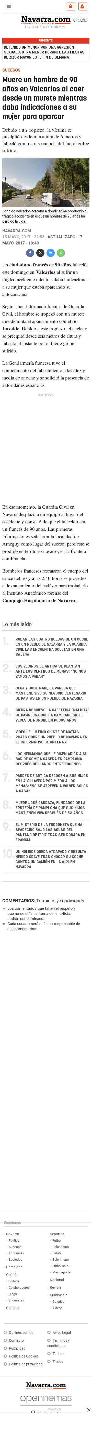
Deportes (57, 1234)
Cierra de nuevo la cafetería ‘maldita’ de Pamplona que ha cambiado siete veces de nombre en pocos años (52, 715)
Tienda (58, 1362)
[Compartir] (30, 252)
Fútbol (56, 1240)
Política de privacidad (26, 1364)
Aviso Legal (62, 1332)
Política (14, 1240)
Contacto (16, 1340)
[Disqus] (45, 1005)
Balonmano (60, 1259)
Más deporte (61, 1272)
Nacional (57, 1280)
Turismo (59, 1354)
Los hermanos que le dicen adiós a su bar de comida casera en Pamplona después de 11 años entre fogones (51, 759)
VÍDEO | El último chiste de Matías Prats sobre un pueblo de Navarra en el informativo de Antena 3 (51, 737)
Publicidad (17, 1348)
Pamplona (14, 1267)
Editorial (14, 1281)
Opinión (12, 1275)
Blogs (13, 1294)
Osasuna (13, 1308)
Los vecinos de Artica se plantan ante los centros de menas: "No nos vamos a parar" (51, 671)
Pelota (57, 1253)
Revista (56, 1287)
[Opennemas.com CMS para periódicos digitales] (46, 1404)
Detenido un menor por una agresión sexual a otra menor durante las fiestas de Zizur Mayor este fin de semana (44, 52)
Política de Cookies (24, 1356)
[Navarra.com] (46, 19)
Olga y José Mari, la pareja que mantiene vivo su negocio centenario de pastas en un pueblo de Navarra (51, 693)
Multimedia (58, 1295)
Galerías (58, 1301)
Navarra (12, 1234)
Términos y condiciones (60, 900)
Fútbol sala (60, 1266)
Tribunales (16, 1253)
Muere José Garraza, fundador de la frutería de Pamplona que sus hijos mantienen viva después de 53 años (50, 808)
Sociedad (15, 1259)
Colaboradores (19, 1287)
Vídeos (57, 1308)
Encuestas (16, 1300)
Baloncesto (60, 1247)
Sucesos (15, 1247)
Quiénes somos (21, 1332)
